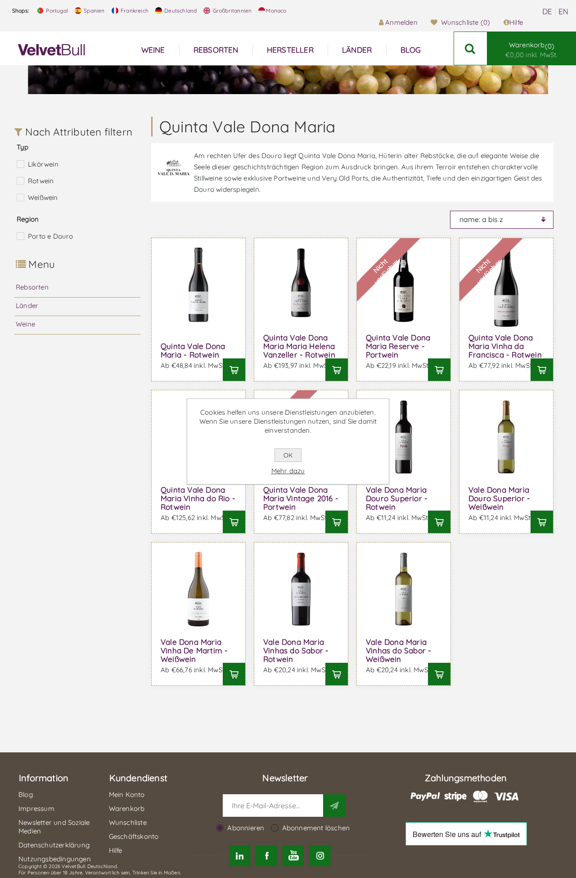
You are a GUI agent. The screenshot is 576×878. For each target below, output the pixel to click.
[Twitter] (239, 855)
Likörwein (43, 164)
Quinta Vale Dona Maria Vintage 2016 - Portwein (300, 498)
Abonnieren (245, 828)
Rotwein (41, 181)
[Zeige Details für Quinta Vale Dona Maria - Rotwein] (198, 285)
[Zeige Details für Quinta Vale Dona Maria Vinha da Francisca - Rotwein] (506, 285)
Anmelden (401, 22)
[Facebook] (266, 855)
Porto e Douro (50, 236)
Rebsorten (32, 287)
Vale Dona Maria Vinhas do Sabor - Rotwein (295, 650)
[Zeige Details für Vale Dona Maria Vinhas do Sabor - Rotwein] (301, 589)
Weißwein (43, 197)
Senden (334, 805)
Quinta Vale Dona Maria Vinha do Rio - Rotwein (198, 498)
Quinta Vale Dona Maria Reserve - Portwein (398, 346)
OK (288, 455)
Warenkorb (531, 50)
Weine (25, 324)
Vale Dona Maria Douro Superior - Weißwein (499, 498)
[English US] (563, 12)
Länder (27, 305)
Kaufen (234, 369)
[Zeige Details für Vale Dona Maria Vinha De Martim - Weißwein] (198, 589)
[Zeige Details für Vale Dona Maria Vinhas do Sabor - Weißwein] (403, 589)
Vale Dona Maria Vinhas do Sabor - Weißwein (398, 650)
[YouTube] (293, 855)
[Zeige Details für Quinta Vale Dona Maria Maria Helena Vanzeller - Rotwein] (301, 285)
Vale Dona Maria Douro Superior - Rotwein (397, 498)
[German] (547, 12)
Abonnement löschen (316, 828)
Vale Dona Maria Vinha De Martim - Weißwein (194, 650)
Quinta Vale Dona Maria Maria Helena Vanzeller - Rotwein (299, 346)
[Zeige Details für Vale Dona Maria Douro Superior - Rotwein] (403, 437)
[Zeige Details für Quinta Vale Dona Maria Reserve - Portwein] (403, 285)
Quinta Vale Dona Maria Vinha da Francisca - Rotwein (505, 346)
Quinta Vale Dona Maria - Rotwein (193, 350)
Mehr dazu (288, 470)
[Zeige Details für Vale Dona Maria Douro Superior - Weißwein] (506, 437)
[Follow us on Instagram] (319, 855)
